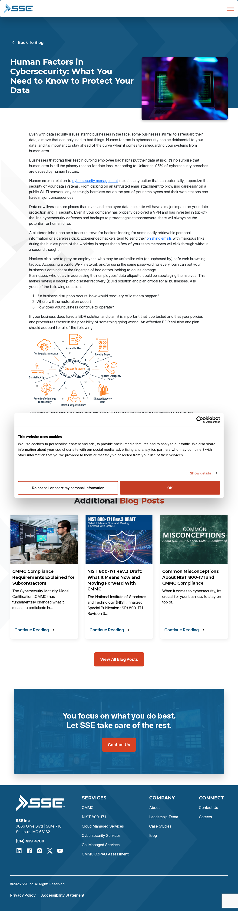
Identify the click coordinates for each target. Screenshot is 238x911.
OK (170, 488)
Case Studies (160, 826)
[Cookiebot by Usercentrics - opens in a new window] (199, 419)
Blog (153, 835)
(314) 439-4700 (30, 841)
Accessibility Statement (62, 895)
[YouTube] (60, 851)
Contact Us (119, 744)
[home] (18, 8)
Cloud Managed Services (103, 826)
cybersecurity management (95, 180)
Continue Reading (31, 629)
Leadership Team (163, 817)
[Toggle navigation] (229, 8)
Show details (200, 473)
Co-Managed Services (101, 844)
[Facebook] (29, 851)
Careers (205, 817)
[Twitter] (49, 851)
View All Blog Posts (119, 659)
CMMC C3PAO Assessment (105, 854)
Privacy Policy (23, 895)
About (154, 807)
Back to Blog (30, 42)
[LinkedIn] (19, 851)
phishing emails (159, 238)
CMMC (87, 807)
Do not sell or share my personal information (68, 488)
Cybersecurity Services (101, 835)
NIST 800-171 (94, 817)
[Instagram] (39, 851)
